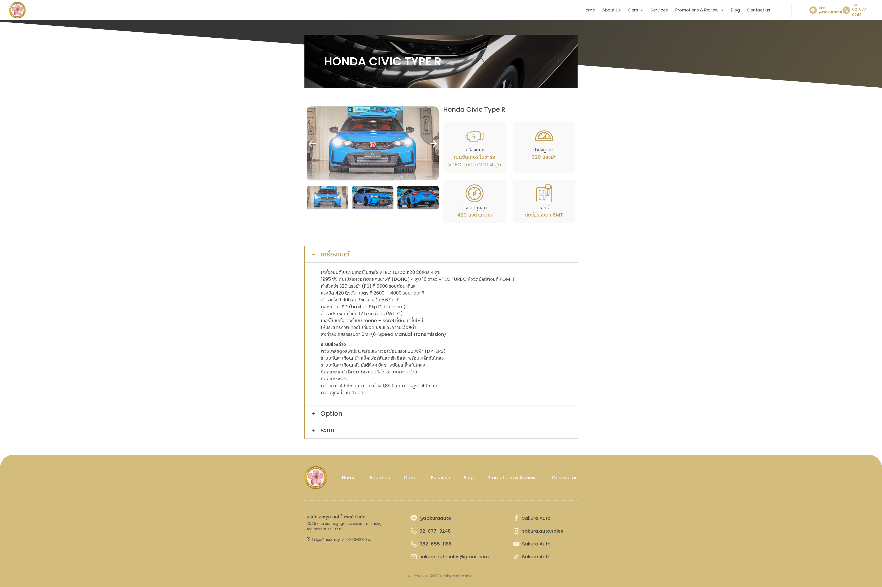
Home (589, 10)
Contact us (758, 10)
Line (822, 8)
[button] (433, 144)
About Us (611, 10)
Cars (633, 10)
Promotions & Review (696, 10)
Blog (735, 10)
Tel (854, 5)
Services (659, 10)
